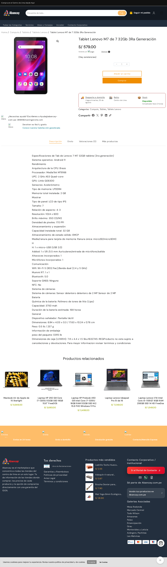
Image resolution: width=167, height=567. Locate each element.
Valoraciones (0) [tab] (87, 141)
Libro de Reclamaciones (61, 466)
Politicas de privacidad (55, 475)
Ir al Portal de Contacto (144, 470)
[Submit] (122, 13)
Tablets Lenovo (114, 109)
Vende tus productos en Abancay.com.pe (141, 493)
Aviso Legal (49, 478)
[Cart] (161, 13)
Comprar (122, 80)
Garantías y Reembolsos (56, 471)
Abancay (104, 51)
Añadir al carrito (122, 74)
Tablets (103, 109)
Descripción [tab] (55, 141)
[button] (57, 41)
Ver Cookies (103, 562)
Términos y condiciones (56, 481)
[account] (153, 13)
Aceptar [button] (92, 562)
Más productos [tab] (110, 141)
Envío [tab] (70, 141)
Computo (94, 109)
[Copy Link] (110, 115)
